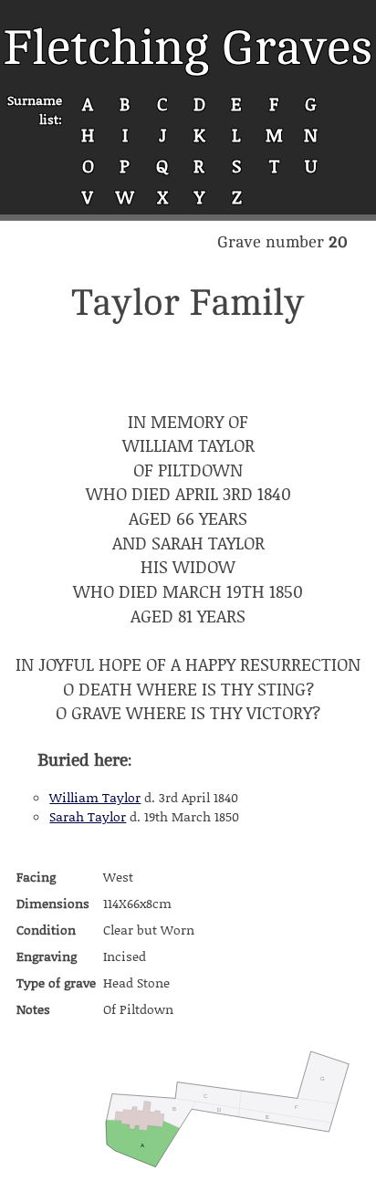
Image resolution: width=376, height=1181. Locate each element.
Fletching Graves (188, 48)
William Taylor (95, 797)
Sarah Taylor (87, 816)
